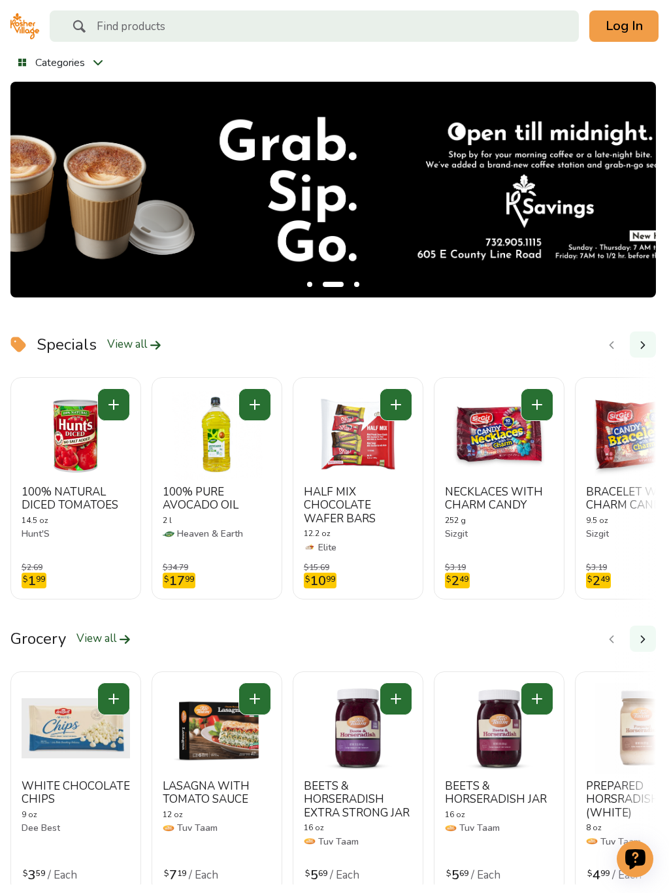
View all (128, 344)
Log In (624, 26)
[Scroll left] (611, 344)
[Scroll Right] (643, 344)
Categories (60, 63)
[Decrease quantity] (113, 404)
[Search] (79, 28)
